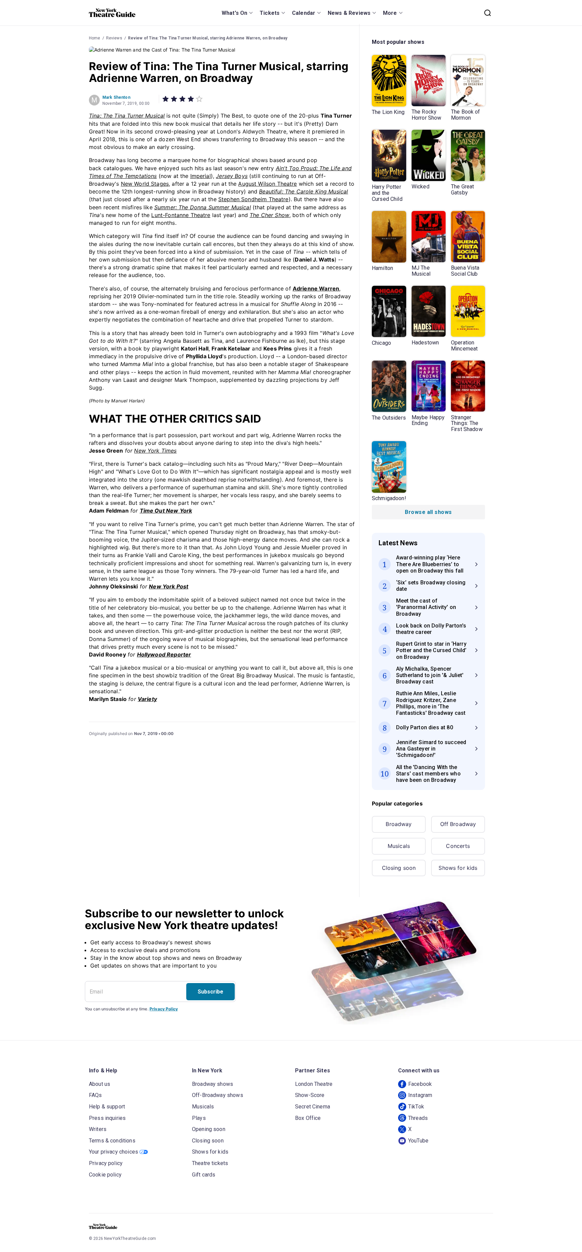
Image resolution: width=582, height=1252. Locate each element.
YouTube (418, 1140)
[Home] (112, 12)
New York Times (155, 450)
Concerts (458, 846)
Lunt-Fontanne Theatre (180, 215)
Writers (97, 1129)
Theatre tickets (210, 1163)
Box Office (308, 1118)
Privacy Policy (164, 1008)
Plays (199, 1118)
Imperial (200, 176)
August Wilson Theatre (267, 183)
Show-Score (310, 1095)
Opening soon (208, 1129)
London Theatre (313, 1084)
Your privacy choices (113, 1152)
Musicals (399, 846)
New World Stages (145, 183)
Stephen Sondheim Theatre (253, 199)
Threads (418, 1118)
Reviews (114, 38)
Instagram (420, 1095)
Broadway (399, 824)
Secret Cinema (312, 1106)
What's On (234, 13)
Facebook (420, 1084)
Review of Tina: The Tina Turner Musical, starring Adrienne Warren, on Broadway (208, 38)
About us (99, 1084)
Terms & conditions (112, 1140)
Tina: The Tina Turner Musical (127, 115)
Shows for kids (458, 867)
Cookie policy (105, 1174)
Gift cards (204, 1174)
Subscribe (210, 991)
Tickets (270, 13)
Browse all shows (428, 512)
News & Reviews (349, 13)
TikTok (416, 1106)
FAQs (95, 1095)
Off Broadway (458, 824)
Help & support (107, 1106)
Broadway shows (212, 1084)
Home (94, 38)
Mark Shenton (116, 97)
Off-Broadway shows (217, 1095)
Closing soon (399, 867)
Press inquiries (107, 1118)
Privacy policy (106, 1163)
